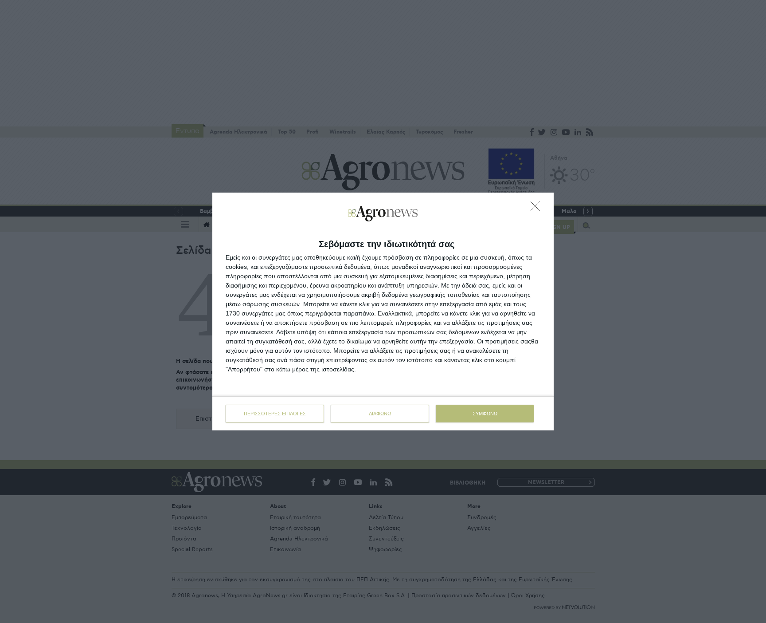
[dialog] (383, 311)
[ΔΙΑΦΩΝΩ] (538, 208)
